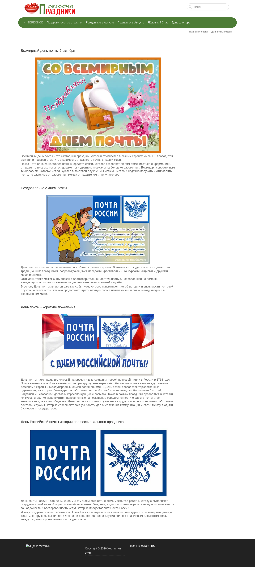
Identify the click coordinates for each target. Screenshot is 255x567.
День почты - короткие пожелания (48, 307)
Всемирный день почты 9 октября (48, 50)
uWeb (88, 552)
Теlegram (143, 545)
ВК (153, 545)
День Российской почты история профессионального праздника (72, 422)
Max (132, 545)
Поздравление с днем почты (44, 188)
